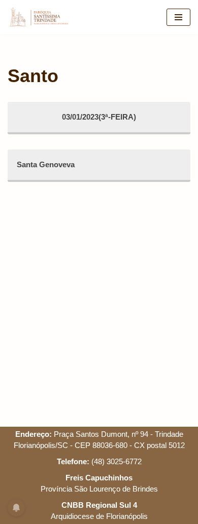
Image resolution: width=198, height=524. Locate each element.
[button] (21, 32)
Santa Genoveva (46, 164)
